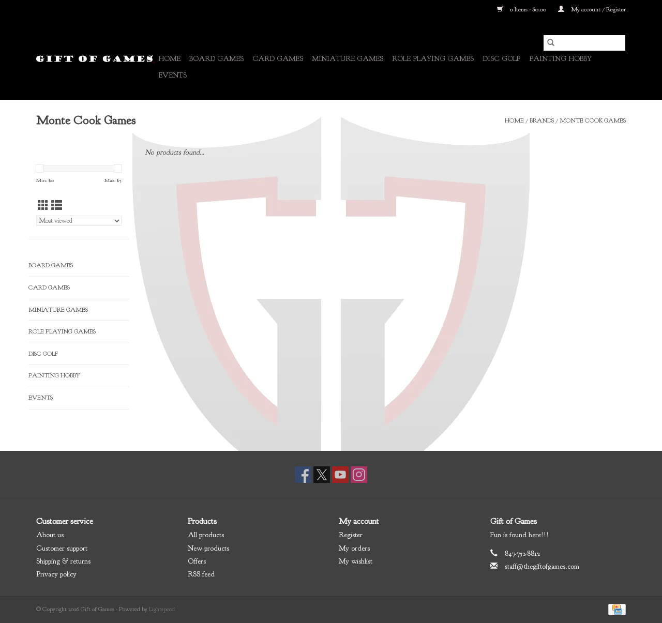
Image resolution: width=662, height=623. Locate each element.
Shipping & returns (63, 561)
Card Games (277, 58)
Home (169, 58)
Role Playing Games (433, 58)
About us (50, 534)
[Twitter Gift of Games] (321, 474)
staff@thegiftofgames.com (542, 566)
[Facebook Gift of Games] (303, 474)
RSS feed (201, 574)
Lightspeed (162, 609)
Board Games (216, 58)
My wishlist (355, 561)
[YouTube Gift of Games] (340, 474)
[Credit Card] (615, 609)
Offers (197, 561)
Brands (542, 120)
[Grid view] (43, 206)
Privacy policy (56, 574)
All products (206, 534)
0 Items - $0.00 (528, 9)
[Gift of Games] (95, 59)
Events (172, 75)
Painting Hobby (560, 58)
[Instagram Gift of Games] (359, 474)
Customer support (61, 548)
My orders (354, 548)
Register (351, 534)
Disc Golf (501, 58)
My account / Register (597, 9)
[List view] (56, 206)
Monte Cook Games (593, 120)
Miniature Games (347, 58)
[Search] (551, 43)
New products (208, 548)
